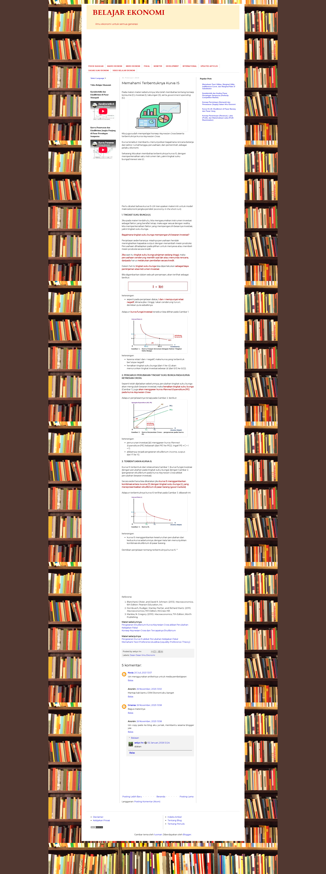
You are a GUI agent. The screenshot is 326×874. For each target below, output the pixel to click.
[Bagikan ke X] (157, 651)
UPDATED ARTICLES (209, 66)
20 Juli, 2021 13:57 (143, 672)
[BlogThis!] (154, 651)
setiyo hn (139, 743)
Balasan (135, 738)
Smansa (132, 705)
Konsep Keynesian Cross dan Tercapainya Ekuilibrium (149, 630)
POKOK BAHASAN (95, 66)
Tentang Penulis (176, 824)
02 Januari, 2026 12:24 (158, 743)
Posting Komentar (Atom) (147, 801)
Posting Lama (186, 796)
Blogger (187, 834)
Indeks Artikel (175, 817)
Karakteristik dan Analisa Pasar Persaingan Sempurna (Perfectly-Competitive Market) (215, 95)
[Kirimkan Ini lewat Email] (152, 651)
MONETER (158, 66)
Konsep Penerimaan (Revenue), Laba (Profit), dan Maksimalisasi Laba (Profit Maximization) (217, 118)
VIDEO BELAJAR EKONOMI (124, 70)
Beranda (161, 796)
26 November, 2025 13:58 (149, 705)
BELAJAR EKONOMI (129, 12)
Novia (130, 672)
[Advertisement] (163, 46)
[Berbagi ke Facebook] (159, 651)
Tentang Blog (175, 820)
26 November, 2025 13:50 (149, 689)
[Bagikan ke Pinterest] (162, 651)
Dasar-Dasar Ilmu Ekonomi (142, 655)
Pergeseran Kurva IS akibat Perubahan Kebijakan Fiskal (150, 639)
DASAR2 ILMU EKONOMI (99, 70)
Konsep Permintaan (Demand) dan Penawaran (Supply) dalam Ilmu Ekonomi (219, 103)
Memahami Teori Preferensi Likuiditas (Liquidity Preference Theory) (156, 642)
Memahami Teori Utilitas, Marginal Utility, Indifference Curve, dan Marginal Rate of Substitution (218, 86)
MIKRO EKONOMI (133, 66)
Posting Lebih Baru (132, 796)
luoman (158, 834)
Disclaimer (98, 817)
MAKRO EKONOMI (114, 66)
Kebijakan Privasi (101, 820)
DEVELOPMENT (172, 66)
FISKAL (147, 66)
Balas (130, 680)
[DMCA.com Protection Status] (96, 828)
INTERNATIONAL (190, 66)
